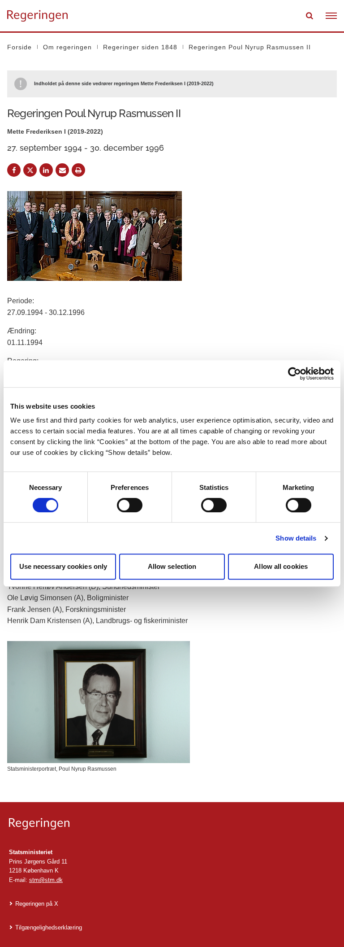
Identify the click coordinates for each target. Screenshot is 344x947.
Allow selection (172, 566)
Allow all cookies (281, 566)
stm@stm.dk (46, 880)
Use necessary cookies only (63, 566)
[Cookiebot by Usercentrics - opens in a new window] (294, 373)
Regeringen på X (36, 903)
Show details (295, 538)
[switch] (129, 505)
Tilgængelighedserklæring (48, 927)
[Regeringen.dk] (172, 824)
